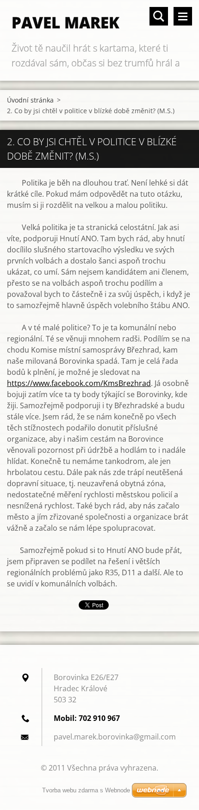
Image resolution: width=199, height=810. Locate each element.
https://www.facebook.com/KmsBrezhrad (79, 383)
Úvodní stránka (30, 100)
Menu (183, 16)
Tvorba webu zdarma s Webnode (86, 790)
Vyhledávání (158, 16)
